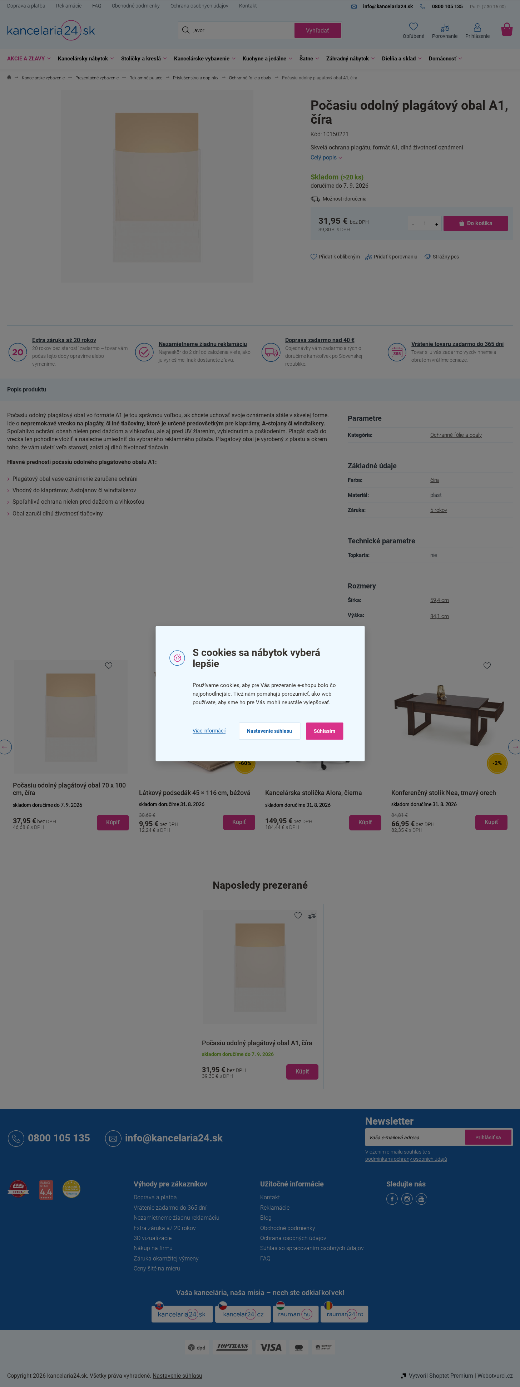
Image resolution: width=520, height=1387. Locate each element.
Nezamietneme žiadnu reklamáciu (203, 344)
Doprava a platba (26, 6)
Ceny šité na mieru (157, 1268)
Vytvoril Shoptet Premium (441, 1375)
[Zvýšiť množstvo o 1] (437, 224)
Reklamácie (68, 6)
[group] (71, 747)
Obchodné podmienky (136, 6)
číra (434, 480)
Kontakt (248, 6)
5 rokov (438, 510)
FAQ (96, 6)
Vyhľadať (317, 30)
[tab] (26, 390)
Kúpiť (302, 1071)
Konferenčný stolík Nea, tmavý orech (443, 792)
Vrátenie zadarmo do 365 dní (170, 1207)
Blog (266, 1217)
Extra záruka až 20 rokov (64, 340)
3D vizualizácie (153, 1238)
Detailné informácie (412, 158)
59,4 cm (439, 600)
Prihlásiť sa (488, 1137)
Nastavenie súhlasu (269, 731)
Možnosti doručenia (345, 199)
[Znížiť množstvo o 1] (413, 224)
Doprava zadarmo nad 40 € (320, 340)
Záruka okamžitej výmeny (166, 1258)
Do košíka (479, 223)
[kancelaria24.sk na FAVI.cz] (18, 1192)
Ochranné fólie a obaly (456, 435)
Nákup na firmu (153, 1248)
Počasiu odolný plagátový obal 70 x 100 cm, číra (69, 788)
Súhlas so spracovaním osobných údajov (312, 1248)
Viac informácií (209, 731)
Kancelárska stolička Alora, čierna (313, 792)
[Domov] (9, 78)
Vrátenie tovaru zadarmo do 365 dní (457, 344)
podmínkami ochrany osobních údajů (406, 1159)
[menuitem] (27, 59)
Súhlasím (324, 731)
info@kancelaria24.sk (174, 1138)
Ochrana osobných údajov (199, 6)
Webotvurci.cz (495, 1375)
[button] (71, 817)
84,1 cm (439, 616)
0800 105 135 (59, 1138)
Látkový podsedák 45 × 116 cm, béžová (195, 792)
